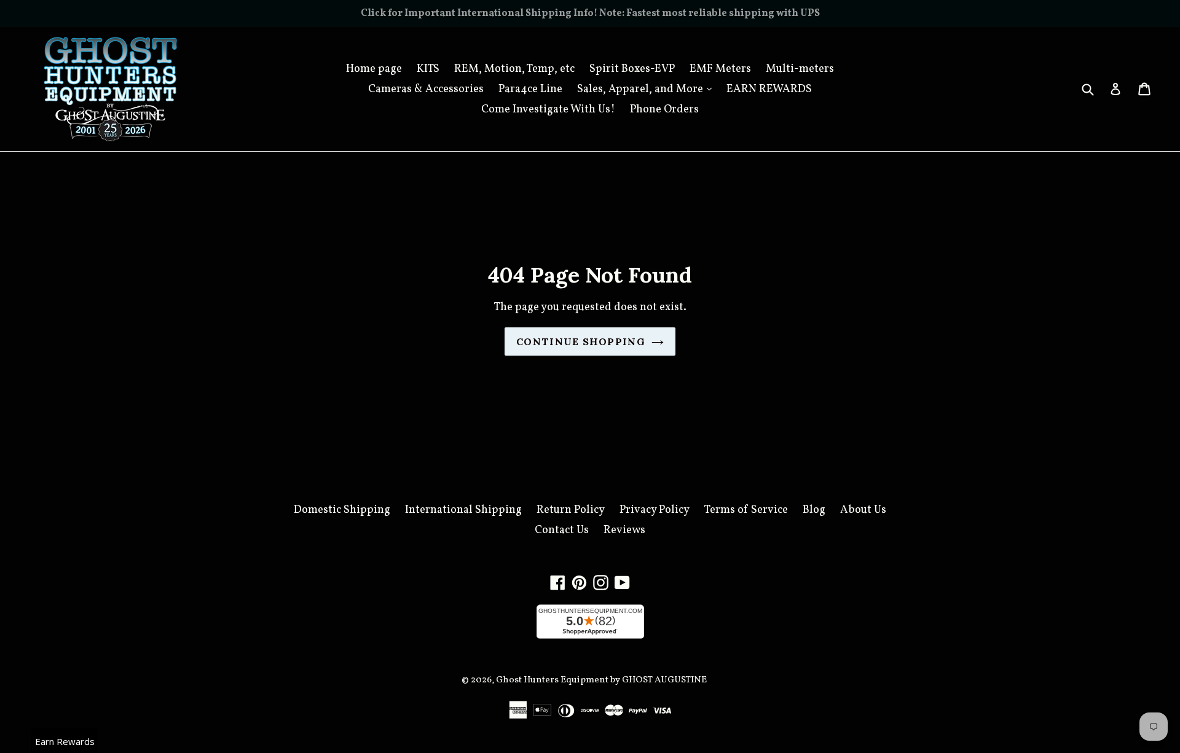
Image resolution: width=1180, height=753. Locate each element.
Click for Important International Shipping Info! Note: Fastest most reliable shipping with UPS (590, 13)
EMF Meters (720, 69)
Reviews (624, 530)
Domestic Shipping (342, 510)
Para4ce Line (530, 89)
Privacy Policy (655, 510)
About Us (863, 510)
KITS (428, 69)
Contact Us (562, 530)
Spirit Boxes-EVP (632, 69)
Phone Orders (664, 109)
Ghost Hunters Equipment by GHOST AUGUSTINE (601, 680)
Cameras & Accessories (426, 89)
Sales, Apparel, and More (647, 89)
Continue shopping (580, 341)
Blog (814, 510)
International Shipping (463, 510)
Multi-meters (800, 69)
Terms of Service (746, 510)
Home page (374, 69)
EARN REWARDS (769, 89)
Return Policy (571, 510)
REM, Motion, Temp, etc (514, 69)
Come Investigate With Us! (548, 109)
